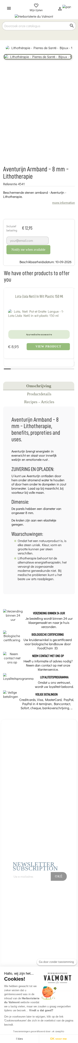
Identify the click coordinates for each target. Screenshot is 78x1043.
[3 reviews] (39, 323)
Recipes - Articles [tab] (39, 401)
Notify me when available (28, 249)
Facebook (39, 896)
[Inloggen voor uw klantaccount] (59, 10)
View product (48, 346)
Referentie (10, 184)
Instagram (50, 896)
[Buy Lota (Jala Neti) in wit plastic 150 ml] (39, 313)
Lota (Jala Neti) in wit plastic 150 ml (39, 296)
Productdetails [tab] (39, 394)
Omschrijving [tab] (38, 386)
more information (63, 202)
